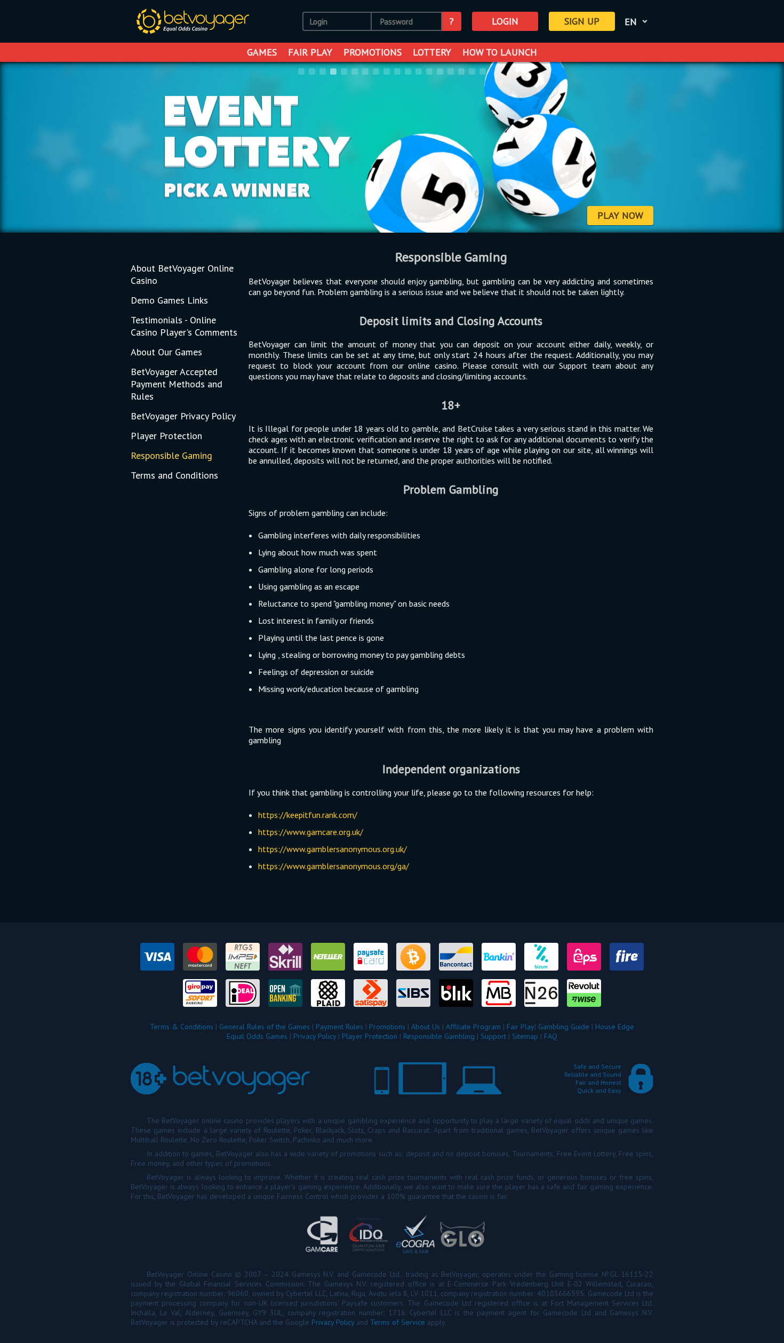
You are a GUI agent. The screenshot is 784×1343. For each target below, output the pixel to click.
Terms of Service (397, 1322)
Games (262, 52)
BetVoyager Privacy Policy (183, 416)
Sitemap (525, 1036)
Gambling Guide (563, 1026)
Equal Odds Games (257, 1036)
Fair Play (310, 52)
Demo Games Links (169, 300)
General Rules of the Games (264, 1026)
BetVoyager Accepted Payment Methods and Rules (176, 383)
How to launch (499, 52)
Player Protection (166, 436)
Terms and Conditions (174, 475)
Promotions (372, 52)
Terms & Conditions (181, 1026)
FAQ (550, 1036)
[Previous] (22, 148)
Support (493, 1036)
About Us (425, 1026)
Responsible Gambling (439, 1036)
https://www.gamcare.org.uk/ (310, 832)
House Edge (614, 1026)
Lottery (432, 52)
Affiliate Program (473, 1026)
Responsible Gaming (171, 455)
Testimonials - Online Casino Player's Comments (184, 326)
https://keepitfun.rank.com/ (307, 814)
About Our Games (166, 352)
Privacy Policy (314, 1036)
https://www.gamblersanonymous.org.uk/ (332, 849)
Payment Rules (339, 1026)
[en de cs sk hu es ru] (637, 21)
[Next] (762, 148)
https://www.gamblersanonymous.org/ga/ (333, 866)
